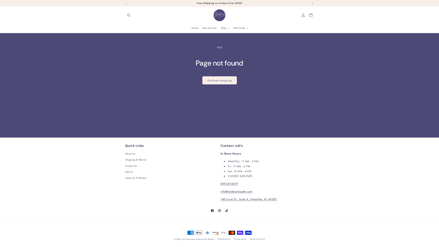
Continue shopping (219, 80)
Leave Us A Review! (136, 178)
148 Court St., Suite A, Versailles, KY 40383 (249, 199)
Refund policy (224, 239)
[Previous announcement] (126, 3)
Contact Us (131, 166)
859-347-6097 (229, 184)
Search (129, 172)
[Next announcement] (312, 3)
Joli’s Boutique (189, 239)
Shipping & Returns (136, 159)
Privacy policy (240, 239)
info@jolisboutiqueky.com (236, 191)
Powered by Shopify (205, 239)
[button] (129, 15)
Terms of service (257, 239)
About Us (130, 153)
